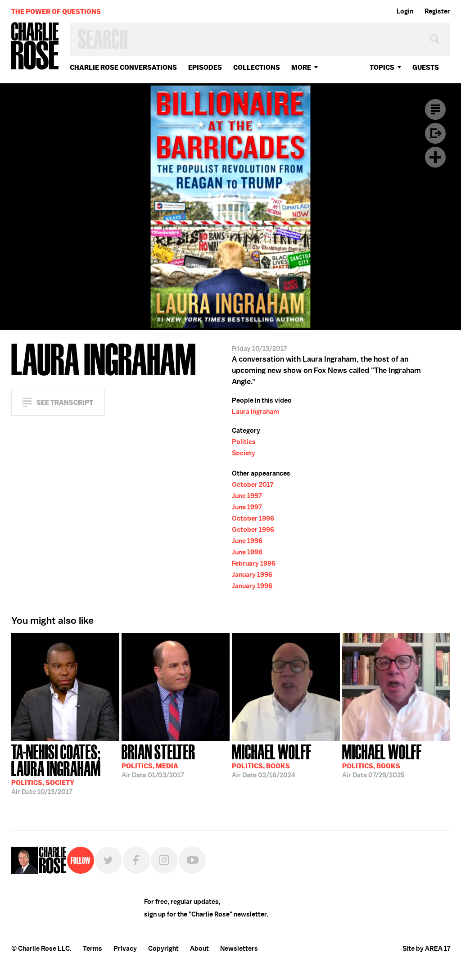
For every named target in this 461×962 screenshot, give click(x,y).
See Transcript (64, 402)
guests (425, 67)
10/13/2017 (56, 768)
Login (405, 11)
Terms (92, 948)
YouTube (192, 860)
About (199, 948)
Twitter (108, 860)
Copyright (163, 948)
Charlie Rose (35, 46)
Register (437, 11)
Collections (256, 67)
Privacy (125, 948)
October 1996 (253, 518)
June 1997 (247, 495)
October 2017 (252, 484)
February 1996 (254, 563)
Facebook (136, 860)
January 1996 (252, 574)
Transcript (435, 109)
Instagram (164, 860)
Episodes (205, 67)
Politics (244, 441)
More (301, 67)
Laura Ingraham (255, 411)
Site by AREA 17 (426, 948)
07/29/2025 (382, 760)
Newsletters (239, 948)
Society (243, 453)
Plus (435, 157)
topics (382, 67)
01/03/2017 (158, 760)
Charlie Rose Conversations (123, 67)
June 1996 (247, 540)
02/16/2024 (272, 760)
